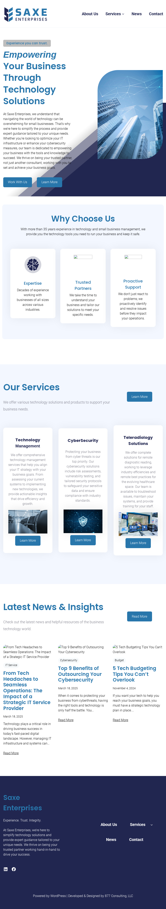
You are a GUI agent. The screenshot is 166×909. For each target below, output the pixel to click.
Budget (119, 660)
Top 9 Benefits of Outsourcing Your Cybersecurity (80, 674)
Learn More (49, 182)
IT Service (11, 665)
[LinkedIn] (5, 869)
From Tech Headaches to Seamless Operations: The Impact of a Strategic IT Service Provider (26, 690)
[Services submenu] (123, 14)
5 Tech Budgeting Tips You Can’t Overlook (134, 674)
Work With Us (17, 182)
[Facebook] (13, 869)
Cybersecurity (68, 660)
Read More (139, 616)
